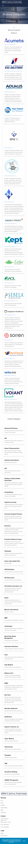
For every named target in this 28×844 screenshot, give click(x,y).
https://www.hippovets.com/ (10, 175)
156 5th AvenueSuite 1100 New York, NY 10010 (6, 820)
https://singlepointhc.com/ (10, 314)
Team (2, 803)
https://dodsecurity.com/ (10, 201)
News (2, 810)
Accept (23, 841)
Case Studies (4, 807)
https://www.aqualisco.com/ (10, 92)
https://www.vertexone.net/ (10, 375)
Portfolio (3, 805)
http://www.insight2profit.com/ (11, 223)
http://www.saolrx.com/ (9, 282)
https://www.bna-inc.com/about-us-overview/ (13, 115)
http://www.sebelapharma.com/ (11, 300)
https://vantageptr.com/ (9, 358)
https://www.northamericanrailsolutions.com (13, 71)
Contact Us (3, 812)
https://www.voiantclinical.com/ (11, 399)
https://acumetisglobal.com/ (10, 44)
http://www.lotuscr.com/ (9, 266)
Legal (2, 833)
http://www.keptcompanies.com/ (11, 246)
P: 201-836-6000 (5, 824)
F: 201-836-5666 (5, 827)
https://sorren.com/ (9, 340)
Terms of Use (4, 835)
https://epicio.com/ (9, 147)
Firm (2, 800)
